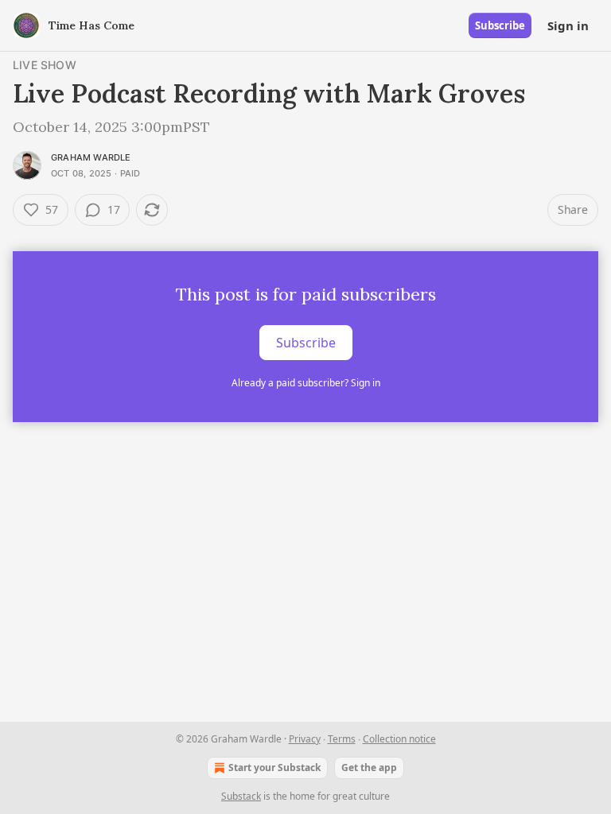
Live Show (44, 65)
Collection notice (399, 739)
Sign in (568, 25)
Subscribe (500, 25)
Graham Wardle (91, 157)
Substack (241, 796)
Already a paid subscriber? (306, 383)
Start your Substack (274, 767)
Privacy (305, 739)
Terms (342, 739)
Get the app (369, 767)
